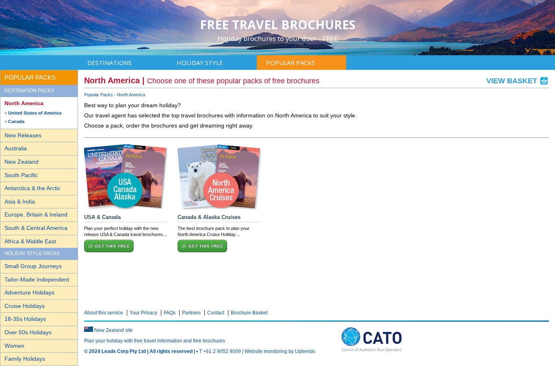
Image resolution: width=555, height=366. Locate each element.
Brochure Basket (249, 313)
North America (23, 103)
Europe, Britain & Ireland (35, 214)
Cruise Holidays (24, 306)
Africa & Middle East (30, 241)
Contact (215, 313)
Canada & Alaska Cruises (209, 217)
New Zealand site (113, 330)
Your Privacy (143, 313)
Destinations (109, 62)
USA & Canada (102, 217)
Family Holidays (24, 358)
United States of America (34, 112)
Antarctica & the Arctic (32, 188)
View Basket (512, 81)
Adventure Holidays (29, 292)
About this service (103, 313)
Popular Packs (290, 62)
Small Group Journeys (33, 266)
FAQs (170, 313)
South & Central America (35, 228)
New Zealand (21, 161)
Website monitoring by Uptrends (280, 351)
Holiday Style (200, 62)
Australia (15, 148)
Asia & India (19, 201)
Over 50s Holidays (28, 332)
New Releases (22, 135)
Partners (191, 313)
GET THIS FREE (112, 246)
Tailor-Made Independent (36, 279)
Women (14, 345)
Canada (16, 121)
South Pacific (21, 175)
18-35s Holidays (25, 319)
